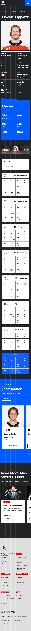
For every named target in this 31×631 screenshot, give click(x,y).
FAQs (2, 588)
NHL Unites (8, 603)
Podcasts (18, 598)
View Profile (13, 445)
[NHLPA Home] (3, 3)
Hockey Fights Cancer (7, 598)
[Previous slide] (24, 454)
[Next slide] (27, 454)
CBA (2, 565)
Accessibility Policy (18, 620)
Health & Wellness (21, 580)
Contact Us (4, 562)
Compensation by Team (22, 560)
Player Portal (23, 582)
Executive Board (6, 580)
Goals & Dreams (5, 595)
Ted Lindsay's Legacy (22, 565)
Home (6, 11)
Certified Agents (6, 585)
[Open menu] (28, 3)
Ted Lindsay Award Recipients (21, 568)
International (5, 582)
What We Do (4, 577)
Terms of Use (17, 623)
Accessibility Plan (5, 620)
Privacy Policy (4, 623)
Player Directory (17, 11)
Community (4, 601)
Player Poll (19, 562)
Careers (3, 563)
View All (6, 398)
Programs (19, 577)
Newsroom (19, 595)
